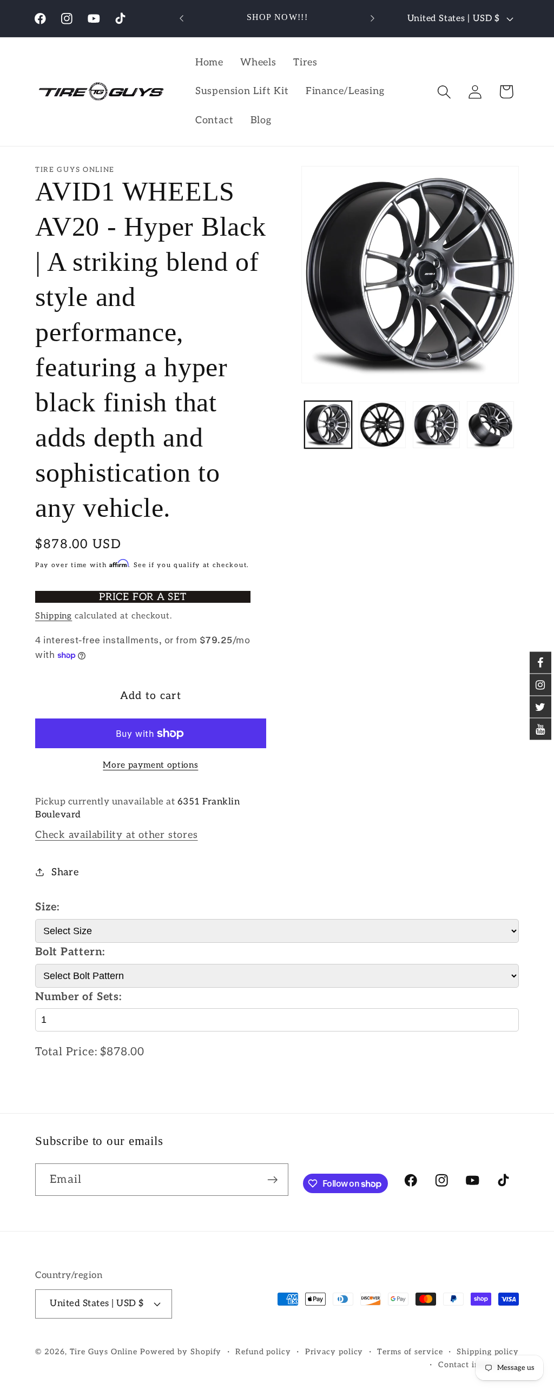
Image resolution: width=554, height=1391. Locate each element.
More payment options (150, 765)
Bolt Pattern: (70, 952)
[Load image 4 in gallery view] (490, 424)
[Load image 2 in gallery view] (382, 424)
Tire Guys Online (104, 1351)
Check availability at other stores (116, 835)
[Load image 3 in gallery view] (436, 424)
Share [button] (65, 872)
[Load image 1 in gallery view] (328, 424)
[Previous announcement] (182, 18)
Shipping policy (488, 1351)
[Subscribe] (272, 1179)
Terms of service (410, 1351)
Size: (47, 907)
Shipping (53, 616)
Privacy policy (334, 1351)
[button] (444, 91)
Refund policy (263, 1351)
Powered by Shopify (180, 1351)
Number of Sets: (78, 996)
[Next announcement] (372, 18)
